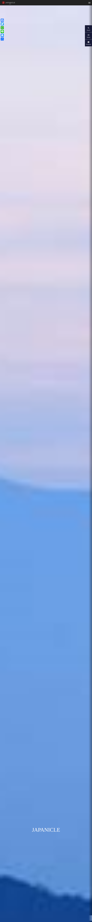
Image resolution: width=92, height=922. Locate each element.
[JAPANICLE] (8, 2)
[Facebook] (2, 20)
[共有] (2, 39)
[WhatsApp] (2, 28)
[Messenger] (2, 35)
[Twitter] (2, 24)
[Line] (2, 31)
